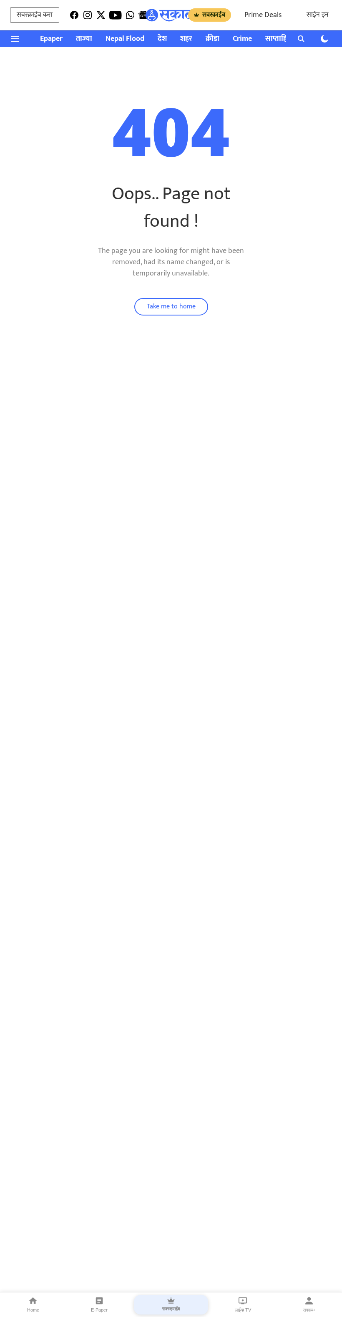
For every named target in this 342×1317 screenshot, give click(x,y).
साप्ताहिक (279, 39)
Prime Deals (263, 15)
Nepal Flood (125, 39)
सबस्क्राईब (213, 15)
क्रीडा (212, 39)
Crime (242, 39)
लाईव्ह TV (243, 1309)
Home (33, 1309)
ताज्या (84, 39)
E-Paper (99, 1309)
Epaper (51, 39)
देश (162, 39)
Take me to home (171, 306)
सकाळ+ (309, 1309)
